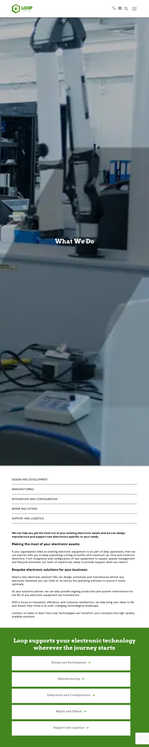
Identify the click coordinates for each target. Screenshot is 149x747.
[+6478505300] (113, 7)
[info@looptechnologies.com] (120, 7)
